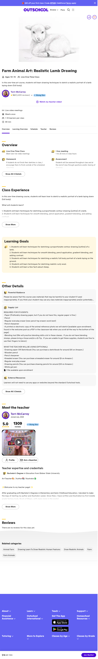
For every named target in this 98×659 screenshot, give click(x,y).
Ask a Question (30, 460)
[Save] (95, 17)
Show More (10, 224)
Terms (68, 3)
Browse (53, 10)
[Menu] (73, 10)
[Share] (89, 17)
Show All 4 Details (13, 174)
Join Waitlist (89, 655)
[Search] (68, 9)
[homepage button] (36, 9)
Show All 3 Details (13, 391)
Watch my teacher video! (51, 102)
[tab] (6, 129)
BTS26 (53, 3)
